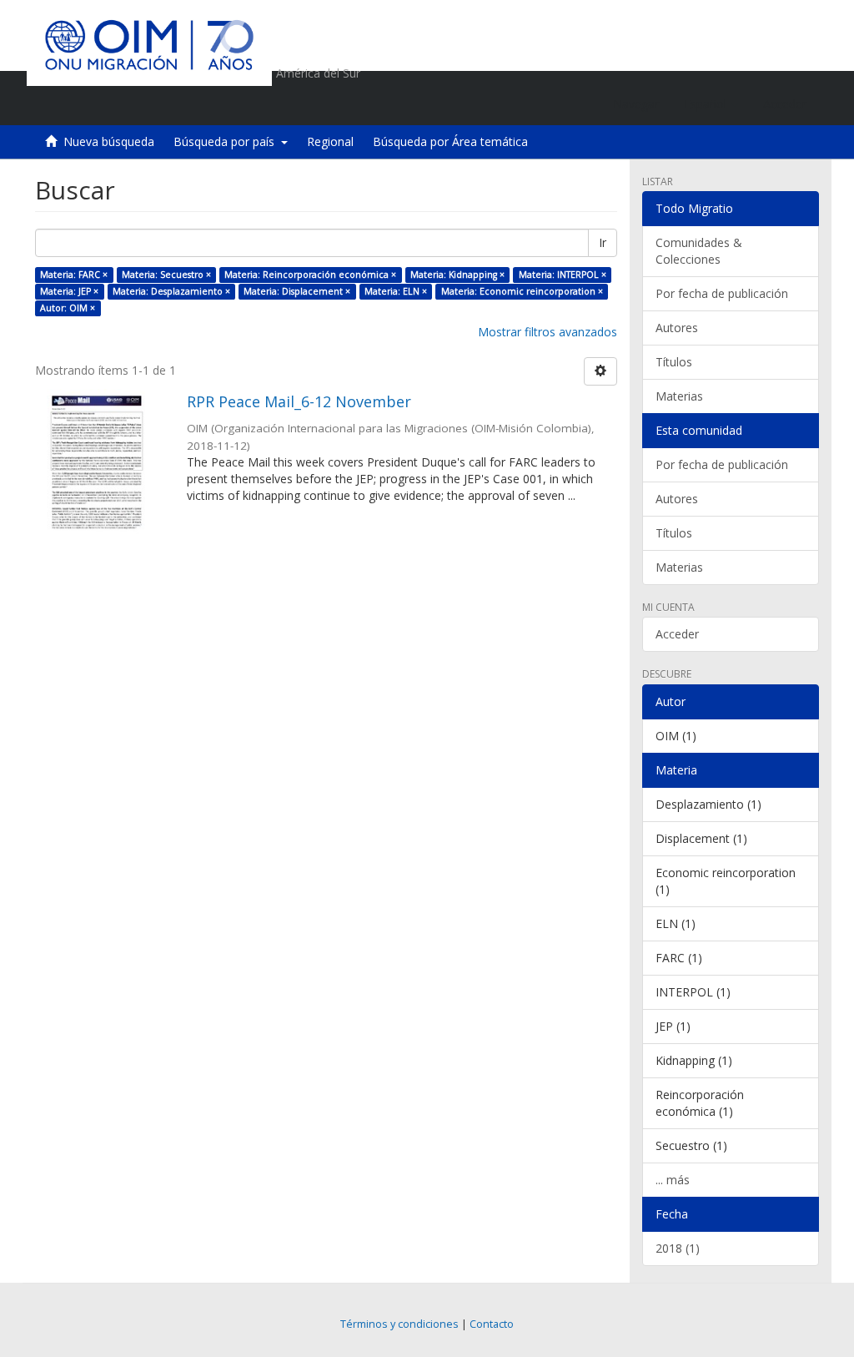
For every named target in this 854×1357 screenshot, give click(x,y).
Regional (330, 141)
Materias (679, 396)
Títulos (674, 362)
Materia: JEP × (69, 291)
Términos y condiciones (399, 1324)
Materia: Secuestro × (166, 274)
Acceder (677, 634)
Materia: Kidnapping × (457, 274)
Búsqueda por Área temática (450, 141)
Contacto (492, 1324)
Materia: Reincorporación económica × (310, 274)
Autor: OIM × (67, 308)
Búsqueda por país (227, 141)
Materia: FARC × (74, 274)
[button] (711, 104)
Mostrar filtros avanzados (547, 332)
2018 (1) (678, 1248)
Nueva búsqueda (108, 141)
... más (673, 1180)
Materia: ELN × (395, 291)
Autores (677, 327)
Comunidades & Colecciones (699, 251)
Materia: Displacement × (297, 291)
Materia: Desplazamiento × (171, 291)
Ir (602, 242)
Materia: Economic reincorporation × (522, 291)
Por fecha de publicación (722, 293)
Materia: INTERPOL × (562, 274)
